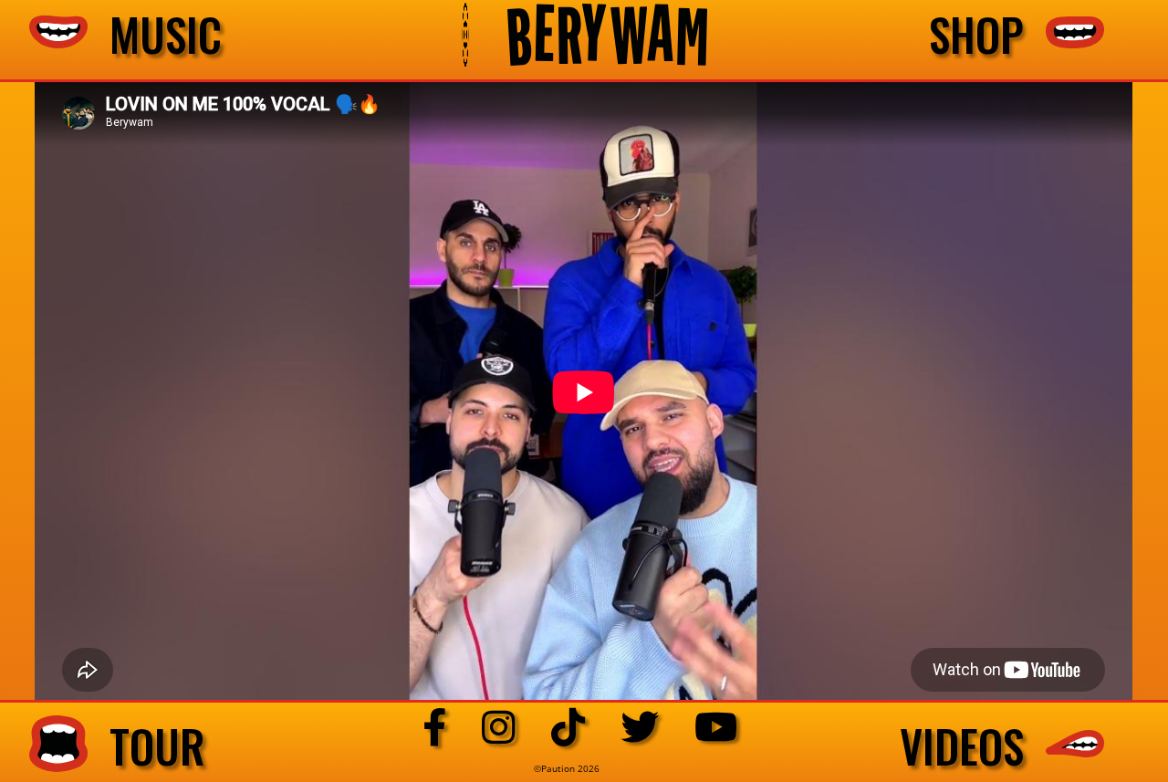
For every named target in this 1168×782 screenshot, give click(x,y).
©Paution (556, 768)
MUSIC (155, 35)
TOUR (146, 746)
